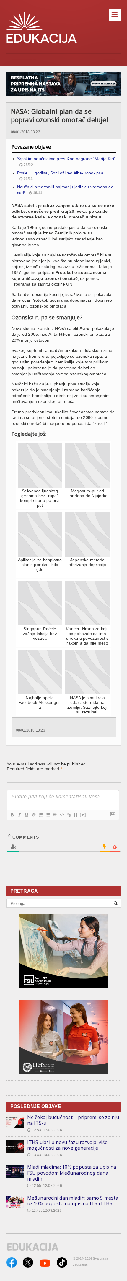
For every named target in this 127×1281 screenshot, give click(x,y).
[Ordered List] (40, 814)
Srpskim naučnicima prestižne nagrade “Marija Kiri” (66, 158)
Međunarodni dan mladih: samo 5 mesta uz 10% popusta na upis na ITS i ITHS (72, 1201)
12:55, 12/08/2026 (44, 1186)
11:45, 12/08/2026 (44, 1210)
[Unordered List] (47, 814)
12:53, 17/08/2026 (44, 1130)
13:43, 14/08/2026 (44, 1155)
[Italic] (19, 814)
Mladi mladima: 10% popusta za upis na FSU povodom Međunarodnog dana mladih (71, 1173)
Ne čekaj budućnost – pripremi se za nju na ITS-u (73, 1120)
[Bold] (12, 814)
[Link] (68, 814)
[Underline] (26, 814)
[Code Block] (61, 814)
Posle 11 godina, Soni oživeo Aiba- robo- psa (60, 173)
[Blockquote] (54, 814)
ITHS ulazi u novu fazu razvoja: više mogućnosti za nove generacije (67, 1145)
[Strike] (33, 814)
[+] (83, 814)
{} (76, 814)
